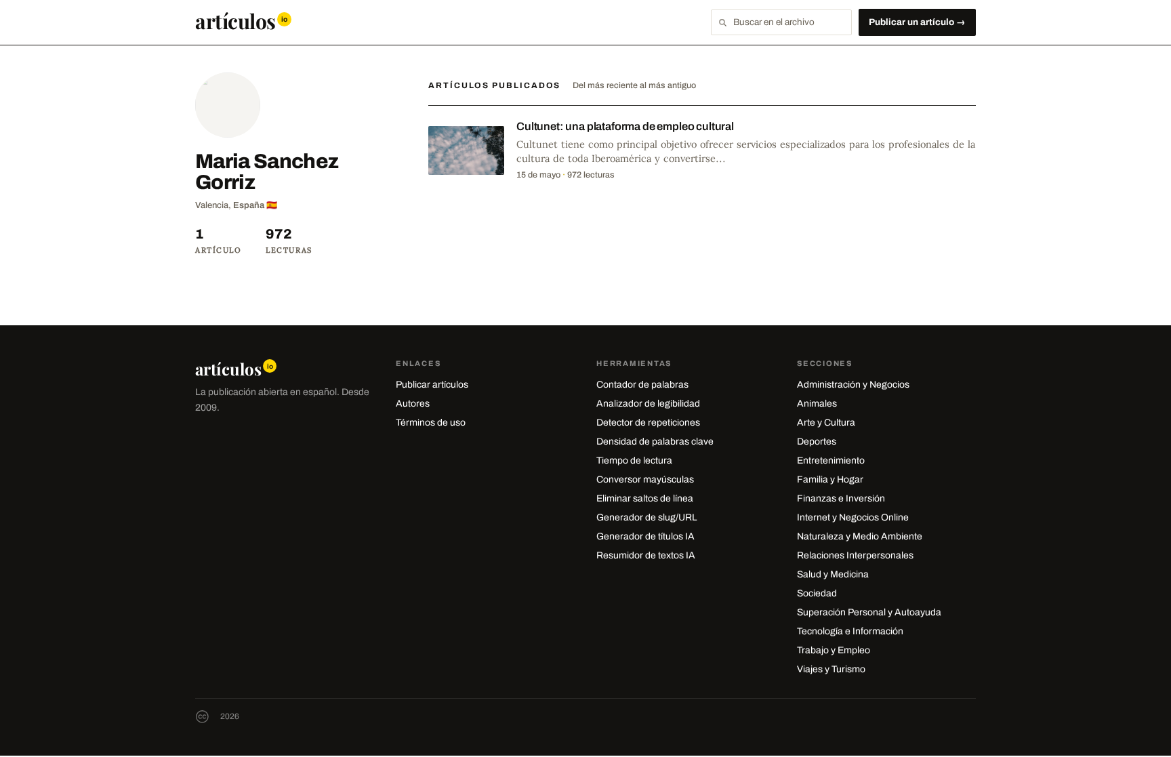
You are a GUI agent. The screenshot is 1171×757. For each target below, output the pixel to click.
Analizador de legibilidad (648, 403)
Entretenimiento (831, 460)
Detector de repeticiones (648, 422)
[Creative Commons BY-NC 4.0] (202, 717)
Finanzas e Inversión (841, 498)
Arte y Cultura (826, 422)
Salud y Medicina (833, 574)
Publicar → (917, 22)
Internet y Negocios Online (853, 517)
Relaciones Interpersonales (855, 555)
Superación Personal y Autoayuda (869, 612)
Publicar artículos (432, 385)
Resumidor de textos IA (645, 555)
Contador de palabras (642, 385)
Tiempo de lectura (634, 460)
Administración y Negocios (853, 385)
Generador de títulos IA (645, 536)
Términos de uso (431, 422)
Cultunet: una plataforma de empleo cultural (625, 126)
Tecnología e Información (850, 631)
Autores (413, 403)
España (248, 205)
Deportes (816, 441)
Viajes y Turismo (831, 669)
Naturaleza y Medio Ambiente (859, 536)
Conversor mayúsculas (645, 479)
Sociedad (817, 593)
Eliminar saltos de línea (644, 498)
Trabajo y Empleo (833, 650)
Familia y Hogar (830, 479)
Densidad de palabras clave (655, 441)
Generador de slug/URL (646, 517)
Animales (817, 403)
